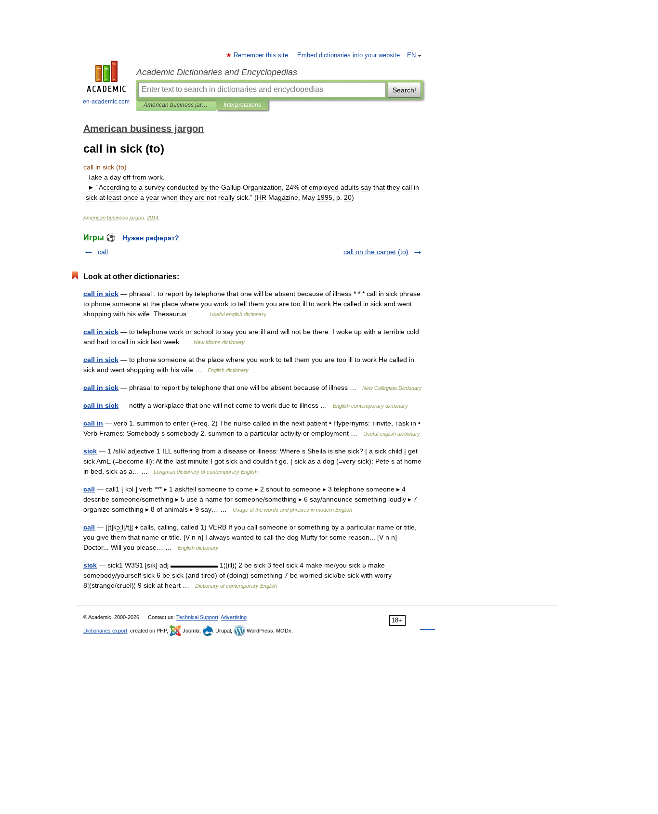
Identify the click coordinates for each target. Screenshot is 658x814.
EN (411, 55)
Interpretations (242, 105)
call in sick (100, 293)
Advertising (234, 617)
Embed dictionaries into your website (348, 55)
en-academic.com (106, 101)
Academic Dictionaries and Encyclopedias (216, 72)
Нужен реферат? (150, 238)
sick (90, 451)
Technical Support (197, 617)
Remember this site (261, 55)
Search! (404, 90)
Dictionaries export (105, 630)
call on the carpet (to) (375, 252)
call (103, 252)
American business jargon (176, 105)
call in (93, 423)
